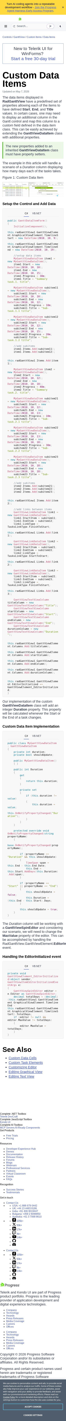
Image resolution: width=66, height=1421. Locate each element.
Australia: (27, 1216)
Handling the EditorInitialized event (31, 957)
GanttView (19, 37)
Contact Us (12, 1203)
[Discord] (14, 1245)
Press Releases (14, 1318)
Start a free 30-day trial (33, 58)
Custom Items (34, 37)
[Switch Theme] (60, 26)
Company (11, 1310)
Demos (10, 1151)
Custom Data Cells (23, 1058)
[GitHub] (14, 1241)
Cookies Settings (32, 1415)
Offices (10, 1326)
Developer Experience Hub (21, 1149)
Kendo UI (5, 1122)
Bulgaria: (26, 1214)
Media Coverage (15, 1321)
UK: (24, 1208)
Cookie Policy (9, 1397)
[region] (33, 1400)
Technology (12, 1313)
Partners (10, 1171)
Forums (10, 1160)
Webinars (11, 1165)
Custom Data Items (30, 79)
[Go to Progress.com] (10, 1286)
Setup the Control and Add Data (29, 204)
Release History (15, 1157)
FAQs (9, 1179)
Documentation (14, 1154)
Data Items (49, 37)
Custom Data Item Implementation (30, 726)
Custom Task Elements (26, 1062)
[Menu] (6, 26)
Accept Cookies (33, 1406)
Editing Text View (21, 1076)
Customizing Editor (23, 1067)
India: (25, 1211)
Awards (10, 1315)
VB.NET (36, 213)
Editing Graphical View (25, 1072)
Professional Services (18, 1168)
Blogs (9, 1162)
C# (26, 213)
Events (10, 1176)
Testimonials (13, 1192)
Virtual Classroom (16, 1173)
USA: (24, 1205)
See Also (16, 1049)
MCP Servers (7, 1127)
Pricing (10, 1138)
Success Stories (15, 1189)
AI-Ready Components (27, 1127)
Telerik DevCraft (8, 1116)
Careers (10, 1324)
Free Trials (12, 1135)
